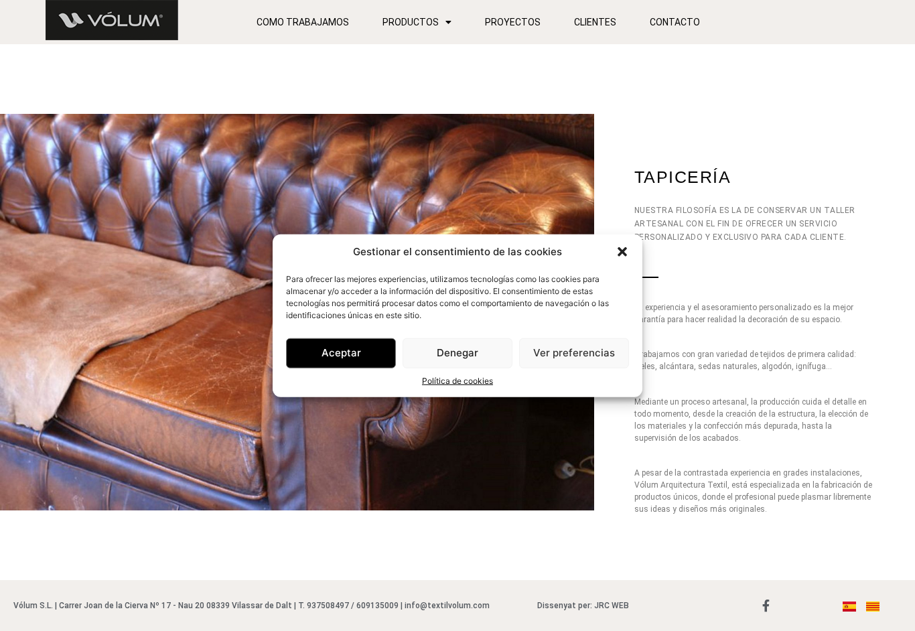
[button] (622, 252)
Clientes (595, 22)
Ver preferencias (574, 352)
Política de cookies (457, 380)
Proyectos (513, 22)
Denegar (457, 352)
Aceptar (341, 352)
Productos (410, 22)
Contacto (675, 22)
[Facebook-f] (766, 605)
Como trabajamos (303, 22)
